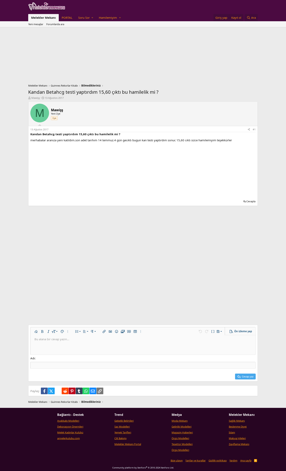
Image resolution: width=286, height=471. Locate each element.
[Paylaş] (248, 129)
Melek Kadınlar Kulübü (70, 432)
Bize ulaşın (177, 460)
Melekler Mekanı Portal (127, 444)
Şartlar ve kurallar (195, 460)
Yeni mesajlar (35, 24)
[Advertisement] (143, 56)
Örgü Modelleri (180, 438)
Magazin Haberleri (182, 432)
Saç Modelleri (122, 426)
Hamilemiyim (108, 17)
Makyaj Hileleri (237, 438)
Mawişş (35, 98)
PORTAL (67, 17)
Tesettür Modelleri (182, 444)
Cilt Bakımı (120, 438)
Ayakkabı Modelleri (68, 420)
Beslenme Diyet (238, 426)
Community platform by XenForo (143, 467)
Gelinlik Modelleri (181, 426)
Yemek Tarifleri (122, 432)
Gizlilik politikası (218, 460)
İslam (232, 432)
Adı (32, 358)
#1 (254, 129)
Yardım (233, 460)
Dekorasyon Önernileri (70, 426)
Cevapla (250, 201)
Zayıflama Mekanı (239, 444)
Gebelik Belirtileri (124, 420)
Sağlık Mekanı (237, 420)
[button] (85, 17)
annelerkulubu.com (68, 438)
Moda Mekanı (180, 420)
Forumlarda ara (55, 24)
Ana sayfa (245, 460)
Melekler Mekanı (43, 17)
